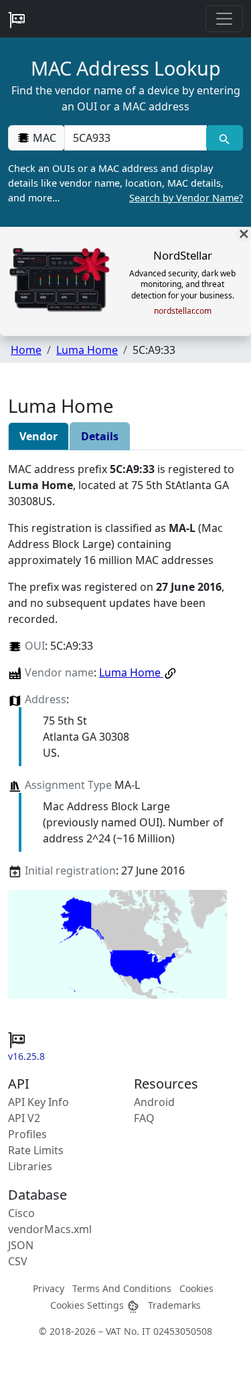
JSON (20, 1245)
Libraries (30, 1166)
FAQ (144, 1118)
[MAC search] (224, 138)
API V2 (24, 1118)
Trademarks (174, 1305)
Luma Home (87, 350)
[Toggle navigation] (224, 18)
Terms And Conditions (121, 1288)
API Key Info (38, 1102)
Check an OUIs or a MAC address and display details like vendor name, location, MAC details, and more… (125, 182)
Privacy (48, 1288)
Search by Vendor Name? (186, 197)
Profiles (27, 1134)
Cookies (196, 1288)
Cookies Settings (88, 1305)
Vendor (38, 436)
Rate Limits (36, 1150)
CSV (17, 1261)
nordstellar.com (183, 311)
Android (154, 1102)
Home (26, 350)
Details (99, 436)
